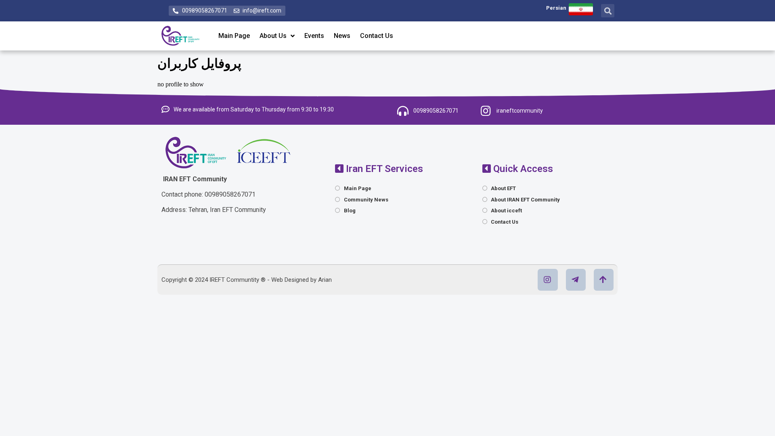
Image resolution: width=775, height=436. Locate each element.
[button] (607, 10)
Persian (556, 8)
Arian (325, 279)
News (342, 36)
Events (314, 36)
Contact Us (376, 36)
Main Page (234, 36)
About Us (273, 36)
